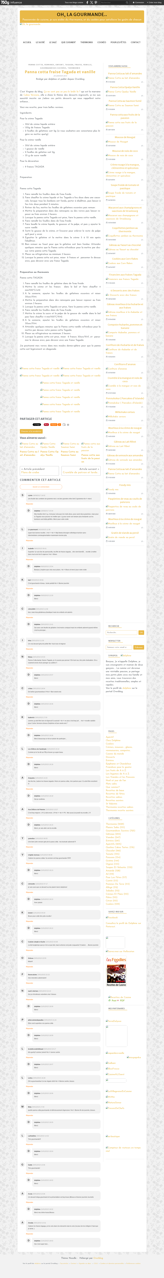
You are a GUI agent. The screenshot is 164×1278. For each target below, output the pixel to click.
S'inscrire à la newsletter (31, 431)
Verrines (49, 65)
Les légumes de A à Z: (118, 774)
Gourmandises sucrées (53, 68)
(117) (116, 877)
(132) (119, 867)
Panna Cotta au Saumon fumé (125, 100)
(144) (112, 861)
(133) (112, 864)
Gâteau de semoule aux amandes (125, 455)
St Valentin (111, 804)
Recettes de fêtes (115, 794)
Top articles (64, 1263)
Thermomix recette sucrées (119, 810)
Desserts (110, 757)
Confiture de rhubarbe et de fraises (125, 345)
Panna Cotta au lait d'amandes (125, 73)
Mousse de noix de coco (125, 150)
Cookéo (101, 42)
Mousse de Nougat (125, 137)
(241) (113, 841)
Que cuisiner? (68, 42)
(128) (113, 871)
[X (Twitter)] (91, 2)
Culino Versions (31, 95)
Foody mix (125, 485)
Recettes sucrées (114, 800)
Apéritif (110, 737)
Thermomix (86, 42)
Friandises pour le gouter (119, 767)
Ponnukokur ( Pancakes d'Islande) (125, 398)
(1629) (115, 824)
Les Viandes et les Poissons (120, 777)
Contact (136, 42)
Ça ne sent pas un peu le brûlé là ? (62, 92)
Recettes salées (114, 797)
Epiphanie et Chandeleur (118, 764)
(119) (110, 874)
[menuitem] (27, 42)
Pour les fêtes (118, 42)
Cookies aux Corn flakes (125, 258)
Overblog (98, 1258)
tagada (69, 65)
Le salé (53, 42)
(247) (113, 837)
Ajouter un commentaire (41, 487)
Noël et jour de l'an (116, 780)
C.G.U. (96, 1263)
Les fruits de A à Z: (116, 770)
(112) (112, 887)
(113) (112, 881)
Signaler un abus (85, 1263)
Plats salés (111, 784)
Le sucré (40, 42)
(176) (120, 847)
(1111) (115, 827)
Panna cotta (35, 65)
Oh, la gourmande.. (82, 14)
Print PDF (118, 1001)
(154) (113, 857)
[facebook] (87, 2)
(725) (120, 831)
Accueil (27, 42)
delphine (126, 688)
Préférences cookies (133, 1263)
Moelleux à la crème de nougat (125, 428)
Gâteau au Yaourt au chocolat (125, 245)
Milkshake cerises (125, 412)
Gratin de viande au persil (125, 532)
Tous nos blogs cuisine (74, 2)
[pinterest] (95, 2)
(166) (113, 851)
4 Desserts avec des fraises (125, 290)
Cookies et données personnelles (112, 1263)
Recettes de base (115, 790)
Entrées (110, 760)
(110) (117, 894)
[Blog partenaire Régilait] (117, 1046)
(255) (113, 834)
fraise (78, 65)
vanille (87, 65)
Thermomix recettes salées (119, 807)
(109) (113, 904)
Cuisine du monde (115, 754)
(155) (112, 854)
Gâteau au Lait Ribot (125, 441)
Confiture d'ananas (125, 364)
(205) (113, 844)
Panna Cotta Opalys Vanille (125, 87)
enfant (60, 65)
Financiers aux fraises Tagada (125, 274)
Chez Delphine (113, 740)
